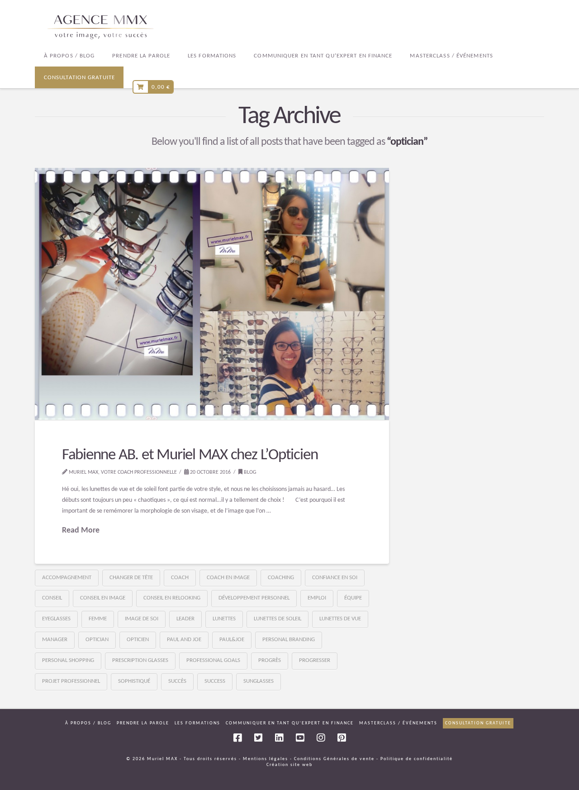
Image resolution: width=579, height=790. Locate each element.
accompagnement (66, 578)
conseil (52, 598)
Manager (54, 639)
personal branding (288, 639)
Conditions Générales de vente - (336, 759)
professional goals (213, 660)
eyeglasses (56, 619)
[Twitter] (258, 737)
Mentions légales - (267, 759)
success (214, 681)
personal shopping (68, 660)
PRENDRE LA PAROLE (143, 723)
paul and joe (184, 639)
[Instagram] (321, 737)
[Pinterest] (341, 737)
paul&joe (231, 639)
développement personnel (254, 598)
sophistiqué (134, 681)
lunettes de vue (340, 619)
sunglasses (258, 681)
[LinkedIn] (279, 737)
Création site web (289, 764)
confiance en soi (334, 578)
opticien (138, 639)
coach (180, 578)
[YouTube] (300, 737)
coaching (281, 578)
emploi (317, 598)
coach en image (228, 578)
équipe (353, 598)
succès (177, 681)
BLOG (249, 472)
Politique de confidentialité (416, 759)
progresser (314, 660)
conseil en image (102, 598)
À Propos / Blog (88, 723)
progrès (269, 660)
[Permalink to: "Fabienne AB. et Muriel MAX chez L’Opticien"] (212, 294)
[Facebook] (237, 737)
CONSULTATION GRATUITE (478, 723)
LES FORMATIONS (197, 723)
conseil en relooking (171, 598)
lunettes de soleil (277, 619)
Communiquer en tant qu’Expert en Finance (290, 723)
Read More (81, 530)
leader (185, 619)
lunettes (224, 619)
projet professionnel (71, 681)
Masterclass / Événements (398, 723)
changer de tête (131, 578)
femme (98, 619)
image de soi (141, 619)
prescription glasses (140, 660)
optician (97, 639)
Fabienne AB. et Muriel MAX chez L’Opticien (190, 455)
